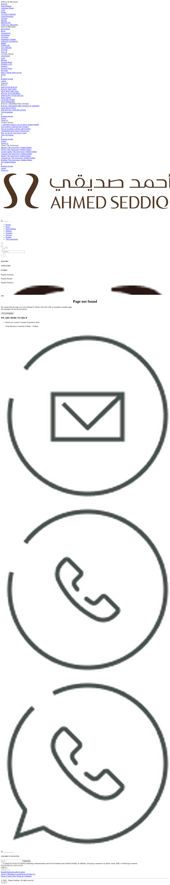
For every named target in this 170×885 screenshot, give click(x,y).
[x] (2, 883)
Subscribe (26, 861)
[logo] (7, 852)
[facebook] (4, 883)
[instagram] (6, 883)
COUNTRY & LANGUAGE (12, 866)
